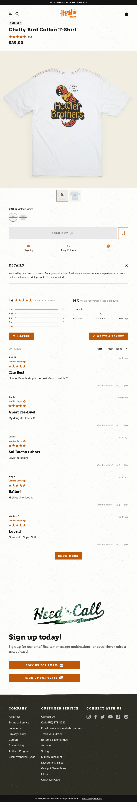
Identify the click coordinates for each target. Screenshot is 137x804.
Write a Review (112, 337)
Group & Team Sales (53, 768)
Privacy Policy (17, 734)
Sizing (45, 751)
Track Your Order (51, 734)
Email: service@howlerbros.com (61, 728)
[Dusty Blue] (23, 217)
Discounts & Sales (52, 763)
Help (108, 250)
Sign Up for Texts (41, 677)
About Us (14, 717)
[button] (125, 14)
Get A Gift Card (50, 780)
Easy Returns (68, 250)
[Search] (17, 14)
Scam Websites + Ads (22, 757)
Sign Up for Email (42, 665)
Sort (100, 348)
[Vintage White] (13, 217)
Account (46, 745)
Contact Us (48, 717)
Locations (15, 728)
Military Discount (51, 757)
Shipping (29, 250)
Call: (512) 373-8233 (53, 722)
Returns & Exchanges (54, 740)
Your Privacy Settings (92, 798)
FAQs (44, 774)
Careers (13, 740)
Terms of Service (19, 722)
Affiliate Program (19, 751)
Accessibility (16, 745)
